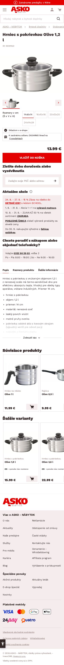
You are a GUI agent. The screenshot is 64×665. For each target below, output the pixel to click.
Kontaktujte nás (41, 543)
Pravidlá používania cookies (16, 644)
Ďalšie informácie (48, 270)
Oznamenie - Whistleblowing (40, 551)
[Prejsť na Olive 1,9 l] (21, 443)
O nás (6, 520)
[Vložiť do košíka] (32, 407)
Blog (5, 565)
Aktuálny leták (40, 579)
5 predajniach (16, 138)
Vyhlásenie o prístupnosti (46, 565)
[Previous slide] (6, 103)
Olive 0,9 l (47, 393)
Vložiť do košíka (32, 157)
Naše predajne (11, 535)
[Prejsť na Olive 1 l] (21, 375)
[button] (11, 103)
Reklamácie (38, 520)
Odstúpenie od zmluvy (44, 528)
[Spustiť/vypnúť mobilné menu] (4, 9)
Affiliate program (41, 558)
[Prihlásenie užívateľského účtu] (52, 9)
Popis (6, 270)
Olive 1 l (13, 393)
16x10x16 (41, 114)
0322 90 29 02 (22, 253)
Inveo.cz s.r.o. (19, 656)
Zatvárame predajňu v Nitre (34, 2)
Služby (6, 543)
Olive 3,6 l (51, 460)
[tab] (6, 270)
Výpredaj (37, 587)
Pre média (8, 550)
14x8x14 (28, 114)
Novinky (7, 594)
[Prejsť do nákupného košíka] (59, 9)
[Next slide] (58, 103)
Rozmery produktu (23, 270)
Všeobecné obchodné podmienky (18, 632)
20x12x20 (55, 114)
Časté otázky (39, 535)
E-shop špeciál (11, 587)
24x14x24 (29, 122)
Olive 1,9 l (14, 460)
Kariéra (7, 558)
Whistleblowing (37, 638)
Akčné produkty (12, 579)
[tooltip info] (31, 191)
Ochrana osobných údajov (15, 638)
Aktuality (8, 528)
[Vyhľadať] (59, 19)
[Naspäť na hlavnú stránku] (20, 9)
